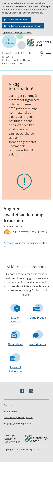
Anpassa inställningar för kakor (17, 32)
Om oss (8, 405)
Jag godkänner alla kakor (16, 19)
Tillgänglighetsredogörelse (17, 423)
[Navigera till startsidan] (14, 41)
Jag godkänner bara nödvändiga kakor (23, 25)
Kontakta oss (37, 344)
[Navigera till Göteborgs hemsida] (39, 43)
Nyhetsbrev (15, 344)
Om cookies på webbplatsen (18, 417)
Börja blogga (38, 317)
